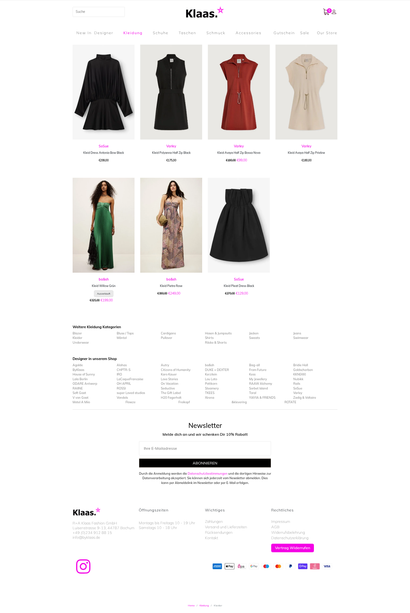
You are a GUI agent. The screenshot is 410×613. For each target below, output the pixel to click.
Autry (165, 365)
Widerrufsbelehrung (288, 532)
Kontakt (211, 538)
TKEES (209, 393)
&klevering (239, 402)
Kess (252, 374)
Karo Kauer (169, 374)
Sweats (254, 338)
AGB (275, 527)
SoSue (104, 146)
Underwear (81, 342)
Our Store (327, 32)
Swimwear (300, 338)
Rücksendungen (219, 532)
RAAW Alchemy (260, 383)
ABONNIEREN (205, 463)
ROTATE (290, 402)
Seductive (168, 388)
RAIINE (78, 388)
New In (84, 32)
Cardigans (168, 333)
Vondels (122, 397)
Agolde (78, 365)
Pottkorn (211, 383)
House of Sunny (84, 374)
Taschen (187, 32)
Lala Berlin (80, 379)
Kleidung (133, 32)
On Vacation (169, 383)
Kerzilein (211, 374)
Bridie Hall (300, 365)
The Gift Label (171, 393)
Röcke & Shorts (216, 342)
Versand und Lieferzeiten (226, 527)
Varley (171, 146)
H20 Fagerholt (171, 397)
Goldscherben (303, 370)
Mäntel (122, 338)
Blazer (77, 333)
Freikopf (184, 402)
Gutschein (284, 32)
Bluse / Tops (125, 333)
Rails (296, 383)
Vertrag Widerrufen (292, 547)
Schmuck (215, 32)
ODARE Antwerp (85, 383)
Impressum (280, 521)
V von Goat (81, 397)
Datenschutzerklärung (289, 538)
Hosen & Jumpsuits (218, 333)
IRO (119, 374)
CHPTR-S (123, 370)
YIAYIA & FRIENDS (262, 397)
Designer (103, 32)
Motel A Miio (81, 402)
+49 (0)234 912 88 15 (92, 532)
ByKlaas (78, 370)
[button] (334, 12)
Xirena (209, 397)
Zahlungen (214, 521)
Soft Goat (79, 393)
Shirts (209, 338)
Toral (252, 393)
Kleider (77, 338)
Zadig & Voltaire (304, 397)
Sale (304, 32)
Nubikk (298, 379)
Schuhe (160, 32)
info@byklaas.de (86, 537)
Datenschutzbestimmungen (208, 473)
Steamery (212, 388)
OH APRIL (124, 383)
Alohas (122, 365)
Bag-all (254, 365)
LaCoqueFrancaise (130, 379)
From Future (257, 370)
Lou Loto (211, 379)
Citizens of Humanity (176, 370)
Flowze (130, 402)
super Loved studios (131, 393)
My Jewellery (258, 379)
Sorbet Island (258, 388)
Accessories (248, 32)
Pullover (166, 338)
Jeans (297, 333)
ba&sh (104, 279)
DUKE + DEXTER (217, 370)
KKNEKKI (299, 374)
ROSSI (121, 388)
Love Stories (169, 379)
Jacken (254, 333)
